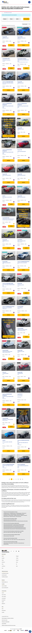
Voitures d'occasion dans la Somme (20, 528)
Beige (4, 539)
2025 (20, 532)
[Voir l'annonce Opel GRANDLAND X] (9, 52)
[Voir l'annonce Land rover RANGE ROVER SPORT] (9, 458)
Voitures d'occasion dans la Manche (9, 526)
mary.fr (3, 592)
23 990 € (23, 474)
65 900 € (8, 160)
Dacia (17, 562)
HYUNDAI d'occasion (7, 514)
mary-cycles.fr (4, 596)
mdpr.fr (3, 601)
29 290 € (26, 336)
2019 (10, 532)
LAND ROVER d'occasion (20, 514)
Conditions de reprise (5, 576)
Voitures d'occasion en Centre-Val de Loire (10, 519)
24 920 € (23, 380)
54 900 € (8, 90)
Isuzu (2, 568)
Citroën (17, 558)
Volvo (2, 564)
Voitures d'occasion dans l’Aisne (8, 524)
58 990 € (23, 114)
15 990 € (23, 204)
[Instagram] (14, 551)
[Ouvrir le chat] (30, 631)
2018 (8, 532)
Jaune (12, 539)
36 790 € (23, 182)
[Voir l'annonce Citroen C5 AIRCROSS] (23, 458)
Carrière (3, 612)
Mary (2, 608)
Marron (15, 539)
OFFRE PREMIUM (5, 94)
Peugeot (17, 556)
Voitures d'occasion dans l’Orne (8, 527)
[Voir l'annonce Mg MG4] (9, 434)
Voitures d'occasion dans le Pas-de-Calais (19, 527)
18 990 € (23, 45)
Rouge (22, 539)
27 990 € (11, 226)
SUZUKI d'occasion (12, 516)
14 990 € (26, 248)
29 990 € (11, 45)
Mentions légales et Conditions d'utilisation (8, 618)
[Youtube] (19, 551)
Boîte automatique (6, 535)
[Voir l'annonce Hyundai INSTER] (23, 300)
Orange (19, 539)
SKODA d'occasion (6, 516)
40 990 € (23, 404)
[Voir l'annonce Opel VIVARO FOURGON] (23, 52)
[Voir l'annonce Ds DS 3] (9, 190)
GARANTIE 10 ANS (20, 27)
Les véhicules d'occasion (5, 573)
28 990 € (26, 293)
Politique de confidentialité (5, 621)
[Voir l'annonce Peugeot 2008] (23, 31)
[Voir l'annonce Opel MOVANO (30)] (9, 211)
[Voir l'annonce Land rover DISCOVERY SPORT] (9, 75)
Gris (10, 539)
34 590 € (23, 160)
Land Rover (3, 566)
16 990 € (11, 204)
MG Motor (3, 562)
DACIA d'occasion (18, 513)
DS (16, 564)
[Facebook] (11, 551)
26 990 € (23, 90)
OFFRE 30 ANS (4, 27)
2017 (6, 532)
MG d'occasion (6, 515)
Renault (17, 560)
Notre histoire (4, 610)
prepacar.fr (3, 603)
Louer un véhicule (4, 585)
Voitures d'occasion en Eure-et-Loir (18, 525)
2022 (14, 532)
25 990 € (26, 68)
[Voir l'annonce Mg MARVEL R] (23, 388)
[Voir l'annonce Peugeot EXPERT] (23, 322)
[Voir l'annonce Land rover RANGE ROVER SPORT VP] (23, 434)
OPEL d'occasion (10, 515)
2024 (18, 532)
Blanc (6, 539)
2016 (4, 532)
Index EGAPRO (4, 623)
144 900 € (8, 474)
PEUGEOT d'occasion (17, 515)
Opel (16, 566)
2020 (12, 532)
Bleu (8, 539)
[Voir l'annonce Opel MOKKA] (23, 233)
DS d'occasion (24, 513)
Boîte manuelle (12, 535)
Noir (17, 539)
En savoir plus (8, 135)
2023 (16, 532)
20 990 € (23, 136)
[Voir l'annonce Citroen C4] (9, 366)
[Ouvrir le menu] (29, 2)
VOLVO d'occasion (18, 516)
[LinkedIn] (16, 551)
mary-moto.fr (4, 594)
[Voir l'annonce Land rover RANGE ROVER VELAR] (23, 255)
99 (20, 479)
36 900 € (26, 358)
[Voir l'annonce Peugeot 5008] (23, 344)
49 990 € (8, 293)
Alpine (3, 560)
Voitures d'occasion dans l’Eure (8, 525)
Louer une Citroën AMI (5, 587)
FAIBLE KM (19, 118)
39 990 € (8, 314)
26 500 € (23, 314)
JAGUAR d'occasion (13, 514)
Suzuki (3, 556)
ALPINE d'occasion (6, 513)
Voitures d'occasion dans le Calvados (18, 524)
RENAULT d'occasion (24, 515)
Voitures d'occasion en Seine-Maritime (9, 528)
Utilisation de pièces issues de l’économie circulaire (8, 625)
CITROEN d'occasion (13, 513)
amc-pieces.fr (4, 598)
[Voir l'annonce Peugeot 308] (9, 31)
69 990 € (8, 114)
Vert (24, 539)
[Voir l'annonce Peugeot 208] (23, 122)
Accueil (2, 12)
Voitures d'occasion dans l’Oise (18, 526)
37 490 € (8, 182)
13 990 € (11, 68)
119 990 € (23, 450)
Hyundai (3, 558)
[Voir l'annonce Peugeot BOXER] (9, 412)
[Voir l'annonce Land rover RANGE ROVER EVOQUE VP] (9, 97)
